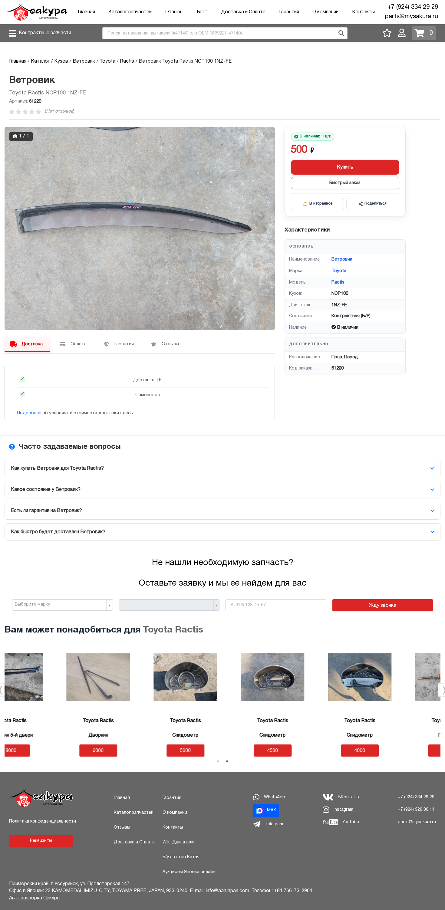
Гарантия (289, 12)
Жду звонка (382, 605)
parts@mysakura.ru (411, 16)
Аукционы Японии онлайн (189, 872)
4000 (309, 751)
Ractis (337, 282)
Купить (345, 167)
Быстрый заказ (345, 183)
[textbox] (60, 604)
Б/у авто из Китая (181, 857)
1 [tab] (218, 761)
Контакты (363, 12)
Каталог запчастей (130, 12)
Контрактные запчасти (45, 33)
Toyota (338, 271)
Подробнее (29, 413)
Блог (202, 12)
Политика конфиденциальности (42, 821)
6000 (48, 751)
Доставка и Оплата (243, 12)
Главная (86, 12)
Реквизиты (41, 841)
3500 (396, 751)
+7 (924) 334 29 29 (412, 7)
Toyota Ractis (173, 630)
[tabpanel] (48, 701)
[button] (269, 132)
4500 (222, 751)
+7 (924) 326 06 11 (416, 810)
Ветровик (341, 259)
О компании (325, 12)
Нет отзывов (59, 111)
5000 (135, 751)
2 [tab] (227, 761)
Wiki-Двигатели (179, 842)
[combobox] (62, 605)
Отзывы (174, 12)
